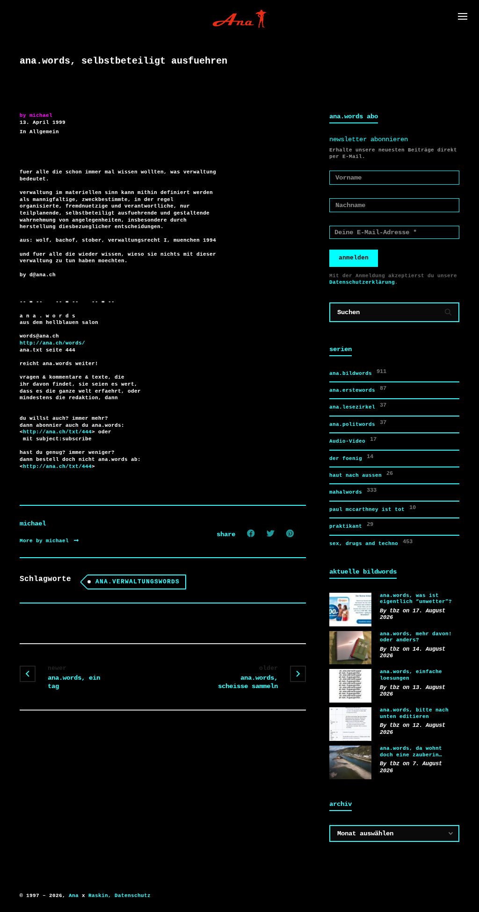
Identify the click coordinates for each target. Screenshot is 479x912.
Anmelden (354, 257)
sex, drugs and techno (371, 542)
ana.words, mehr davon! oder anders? (416, 637)
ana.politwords (357, 423)
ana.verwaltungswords (137, 581)
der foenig (351, 457)
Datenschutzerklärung (362, 282)
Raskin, (99, 895)
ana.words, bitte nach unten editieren (414, 713)
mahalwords (353, 491)
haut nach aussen (361, 474)
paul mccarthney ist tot (372, 508)
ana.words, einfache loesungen (411, 675)
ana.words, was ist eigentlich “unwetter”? (416, 599)
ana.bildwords (357, 372)
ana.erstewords (357, 389)
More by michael (46, 541)
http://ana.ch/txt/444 (57, 432)
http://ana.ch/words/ (52, 343)
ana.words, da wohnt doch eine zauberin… (411, 752)
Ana (74, 895)
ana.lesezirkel (357, 406)
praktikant (351, 525)
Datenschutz (133, 895)
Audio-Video (353, 440)
